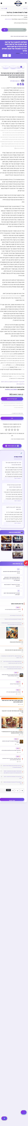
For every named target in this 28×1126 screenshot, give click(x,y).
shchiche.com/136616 (11, 389)
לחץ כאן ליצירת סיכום (12, 399)
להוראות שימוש (8, 19)
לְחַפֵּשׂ (24, 8)
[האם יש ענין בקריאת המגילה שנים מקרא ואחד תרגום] (12, 493)
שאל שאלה (3, 8)
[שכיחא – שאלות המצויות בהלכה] (18, 3)
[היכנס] (1, 3)
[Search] (4, 30)
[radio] (18, 430)
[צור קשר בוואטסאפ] (24, 1112)
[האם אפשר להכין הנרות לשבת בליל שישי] (12, 515)
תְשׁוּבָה (8, 790)
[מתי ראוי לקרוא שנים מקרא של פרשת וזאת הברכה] (12, 471)
